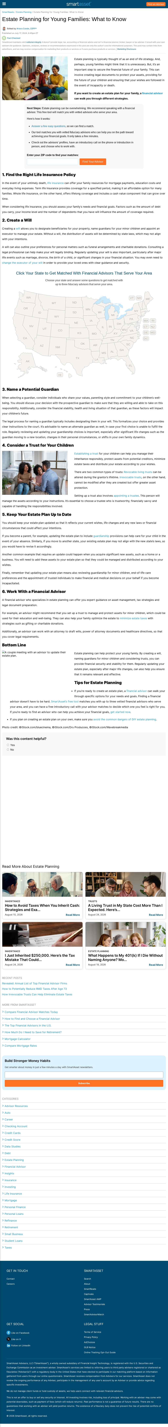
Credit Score (12, 1139)
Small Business (14, 1234)
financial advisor (136, 691)
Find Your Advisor (93, 161)
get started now (120, 712)
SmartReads (8, 12)
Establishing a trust (86, 453)
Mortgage (11, 1200)
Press (87, 1309)
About (87, 1284)
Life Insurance (13, 1193)
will (18, 228)
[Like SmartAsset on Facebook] (8, 1333)
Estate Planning (24, 12)
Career (9, 1119)
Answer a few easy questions (48, 126)
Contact (11, 1278)
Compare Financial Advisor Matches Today (31, 1012)
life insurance (55, 183)
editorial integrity (34, 42)
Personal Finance (15, 1207)
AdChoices (89, 1342)
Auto (7, 1112)
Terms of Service (92, 1332)
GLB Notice (89, 1347)
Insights (9, 1173)
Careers (11, 1284)
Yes (12, 745)
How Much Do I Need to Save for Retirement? (33, 1032)
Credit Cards (13, 1133)
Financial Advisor (15, 1166)
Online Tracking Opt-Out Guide (100, 1352)
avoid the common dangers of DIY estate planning (124, 719)
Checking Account (16, 1126)
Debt (8, 1153)
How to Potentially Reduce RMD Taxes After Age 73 (34, 988)
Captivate (89, 1294)
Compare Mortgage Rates (21, 1045)
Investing (10, 1186)
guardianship (101, 536)
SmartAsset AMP (92, 1299)
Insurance (10, 1180)
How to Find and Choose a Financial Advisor (32, 1018)
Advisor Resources (16, 1106)
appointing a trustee (126, 495)
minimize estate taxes (133, 618)
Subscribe (84, 1083)
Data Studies (13, 1146)
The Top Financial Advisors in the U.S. (28, 1025)
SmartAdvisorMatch (94, 1314)
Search (87, 1278)
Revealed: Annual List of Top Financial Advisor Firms (34, 983)
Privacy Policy (91, 1337)
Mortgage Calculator (18, 1039)
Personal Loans (14, 1213)
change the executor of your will (22, 262)
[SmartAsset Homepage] (79, 4)
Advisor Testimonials (94, 1304)
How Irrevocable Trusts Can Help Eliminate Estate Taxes (37, 994)
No (12, 749)
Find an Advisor (156, 4)
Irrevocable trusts (130, 477)
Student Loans (13, 1240)
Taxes (8, 1247)
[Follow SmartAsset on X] (8, 1339)
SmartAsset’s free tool (65, 701)
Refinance (11, 1220)
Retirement (11, 1227)
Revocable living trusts (138, 472)
